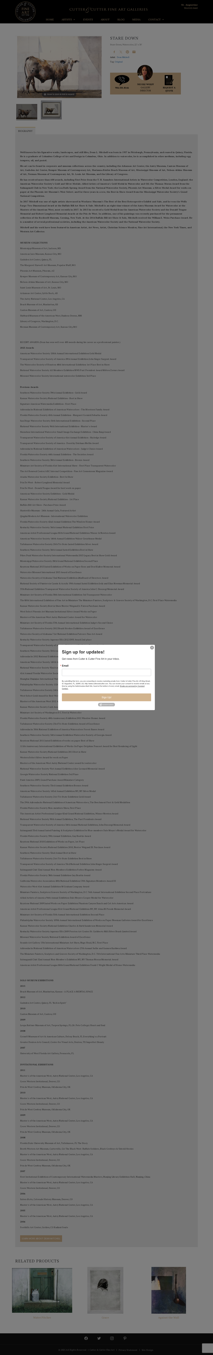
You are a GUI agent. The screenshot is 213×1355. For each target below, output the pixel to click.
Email (65, 665)
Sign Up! (106, 697)
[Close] (152, 647)
